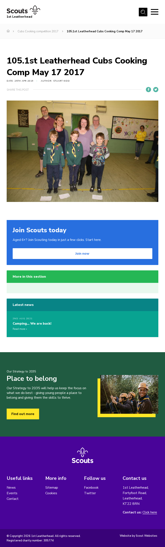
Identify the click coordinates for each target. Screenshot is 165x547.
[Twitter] (155, 89)
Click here (149, 512)
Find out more (22, 414)
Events (12, 493)
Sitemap (51, 487)
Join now (82, 253)
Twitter (90, 493)
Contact (12, 498)
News (11, 487)
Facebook (91, 487)
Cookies (51, 493)
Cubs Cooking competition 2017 (38, 31)
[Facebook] (148, 89)
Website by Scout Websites (138, 536)
